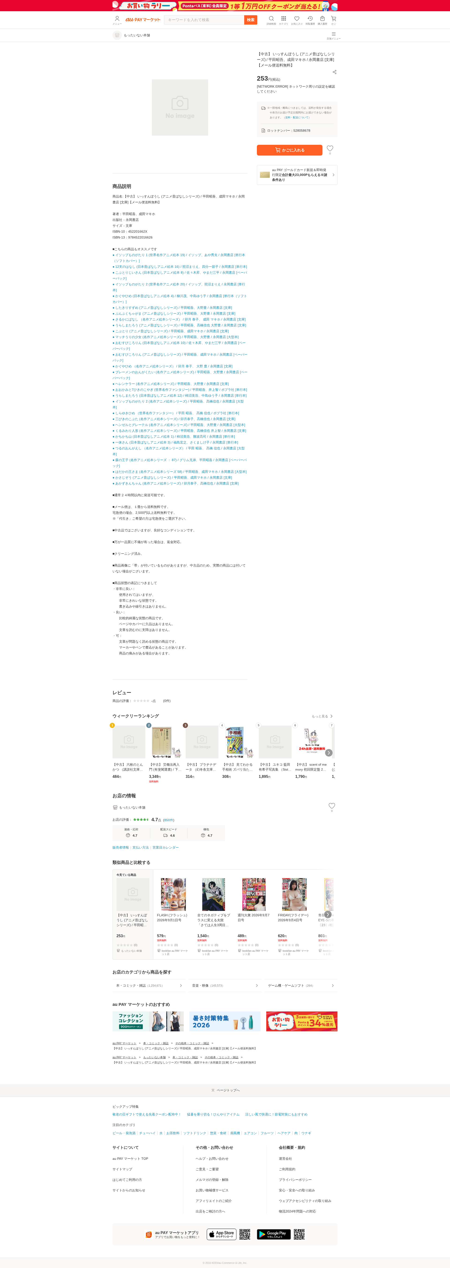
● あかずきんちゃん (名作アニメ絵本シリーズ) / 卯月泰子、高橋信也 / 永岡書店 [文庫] (175, 483)
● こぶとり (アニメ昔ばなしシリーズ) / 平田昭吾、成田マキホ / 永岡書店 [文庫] (170, 331)
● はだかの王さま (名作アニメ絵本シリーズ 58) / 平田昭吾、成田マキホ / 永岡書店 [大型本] (179, 472)
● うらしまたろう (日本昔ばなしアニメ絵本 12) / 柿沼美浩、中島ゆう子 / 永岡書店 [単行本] (179, 395)
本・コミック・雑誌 (156, 1043)
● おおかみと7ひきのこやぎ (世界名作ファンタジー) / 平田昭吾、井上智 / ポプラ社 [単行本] (179, 390)
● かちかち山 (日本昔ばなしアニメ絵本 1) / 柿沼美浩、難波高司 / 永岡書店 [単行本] (173, 436)
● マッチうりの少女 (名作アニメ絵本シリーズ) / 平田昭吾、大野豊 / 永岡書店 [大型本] (175, 337)
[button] (335, 72)
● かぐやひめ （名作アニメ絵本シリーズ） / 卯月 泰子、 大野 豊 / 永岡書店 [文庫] (172, 366)
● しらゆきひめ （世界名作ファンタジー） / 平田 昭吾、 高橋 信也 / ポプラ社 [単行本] (175, 413)
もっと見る (320, 716)
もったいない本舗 (154, 1057)
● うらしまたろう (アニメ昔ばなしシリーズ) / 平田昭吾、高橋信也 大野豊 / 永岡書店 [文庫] (179, 325)
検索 (251, 20)
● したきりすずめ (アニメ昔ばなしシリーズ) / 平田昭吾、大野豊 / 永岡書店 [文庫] (172, 308)
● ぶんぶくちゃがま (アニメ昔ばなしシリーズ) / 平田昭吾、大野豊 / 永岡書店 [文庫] (173, 313)
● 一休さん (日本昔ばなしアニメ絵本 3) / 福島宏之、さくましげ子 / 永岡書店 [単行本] (175, 442)
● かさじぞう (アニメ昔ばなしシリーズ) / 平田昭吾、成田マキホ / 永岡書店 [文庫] (172, 477)
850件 (168, 820)
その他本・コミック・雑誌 (192, 1043)
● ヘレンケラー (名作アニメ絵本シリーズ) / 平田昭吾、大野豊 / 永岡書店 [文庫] (170, 384)
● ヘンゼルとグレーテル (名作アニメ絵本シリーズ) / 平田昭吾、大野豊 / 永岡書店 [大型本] (178, 425)
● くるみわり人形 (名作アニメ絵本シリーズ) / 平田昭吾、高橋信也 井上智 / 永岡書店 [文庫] (179, 431)
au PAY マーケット (124, 1043)
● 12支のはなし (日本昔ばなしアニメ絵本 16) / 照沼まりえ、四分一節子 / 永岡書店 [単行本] (179, 267)
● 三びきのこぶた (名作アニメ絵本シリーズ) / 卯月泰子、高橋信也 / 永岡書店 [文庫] (173, 419)
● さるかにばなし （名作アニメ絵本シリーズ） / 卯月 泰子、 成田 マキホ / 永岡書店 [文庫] (179, 319)
